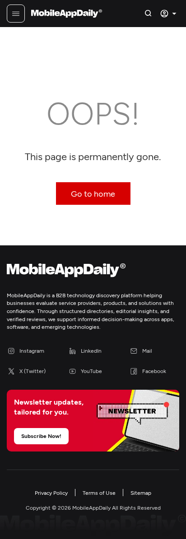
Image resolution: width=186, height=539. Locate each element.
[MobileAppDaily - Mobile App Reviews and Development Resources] (93, 272)
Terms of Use (99, 492)
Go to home (93, 193)
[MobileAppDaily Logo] (66, 13)
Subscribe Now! (41, 436)
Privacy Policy (51, 492)
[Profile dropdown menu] (169, 13)
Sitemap (140, 492)
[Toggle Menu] (16, 14)
